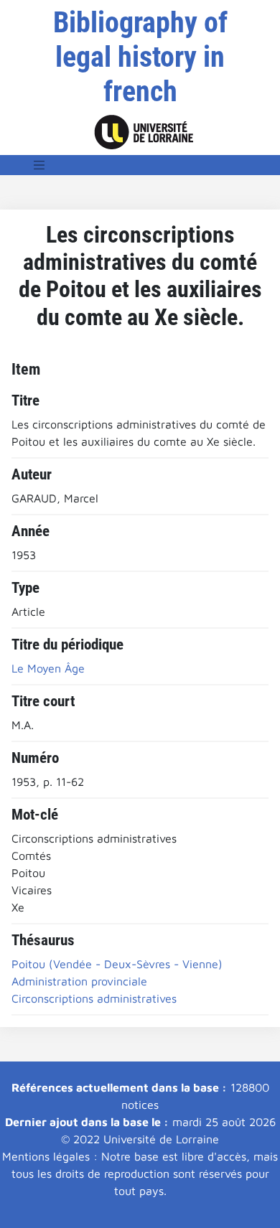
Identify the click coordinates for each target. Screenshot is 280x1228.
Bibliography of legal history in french (140, 57)
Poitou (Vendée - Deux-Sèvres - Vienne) (117, 963)
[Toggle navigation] (39, 165)
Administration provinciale (79, 981)
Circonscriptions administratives (94, 998)
